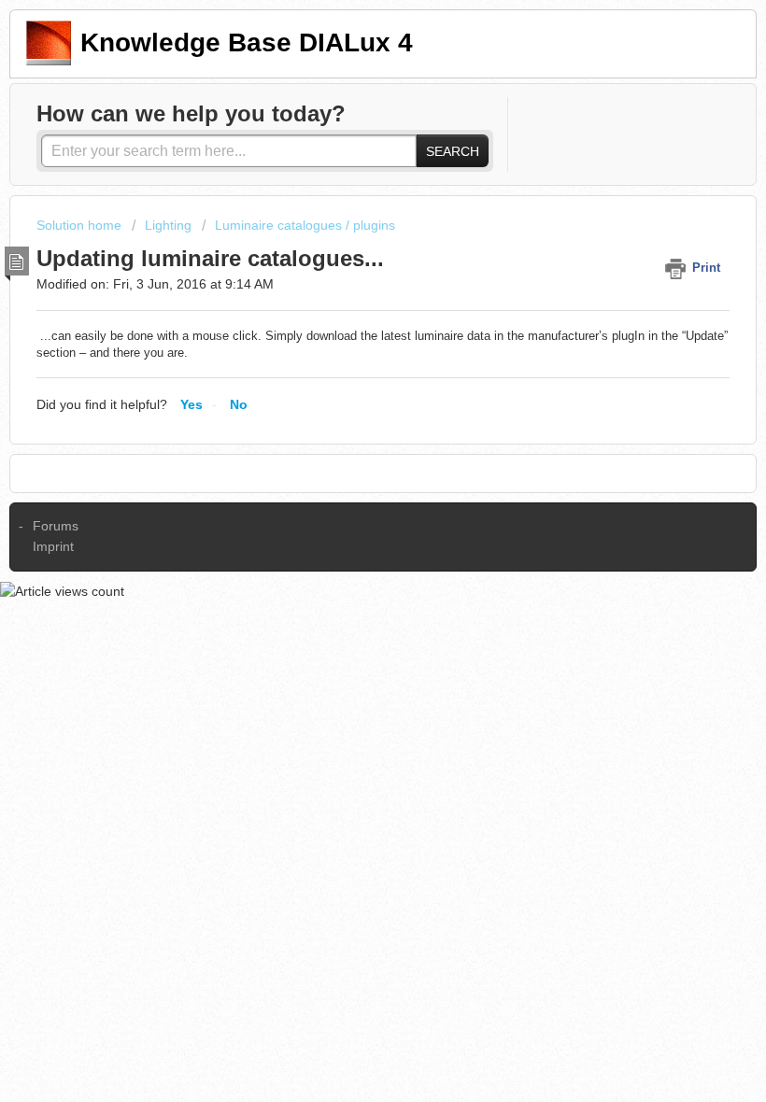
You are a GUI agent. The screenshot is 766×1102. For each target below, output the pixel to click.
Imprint (53, 546)
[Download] (348, 541)
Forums (55, 525)
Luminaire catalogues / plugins (305, 225)
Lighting (168, 225)
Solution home (80, 225)
